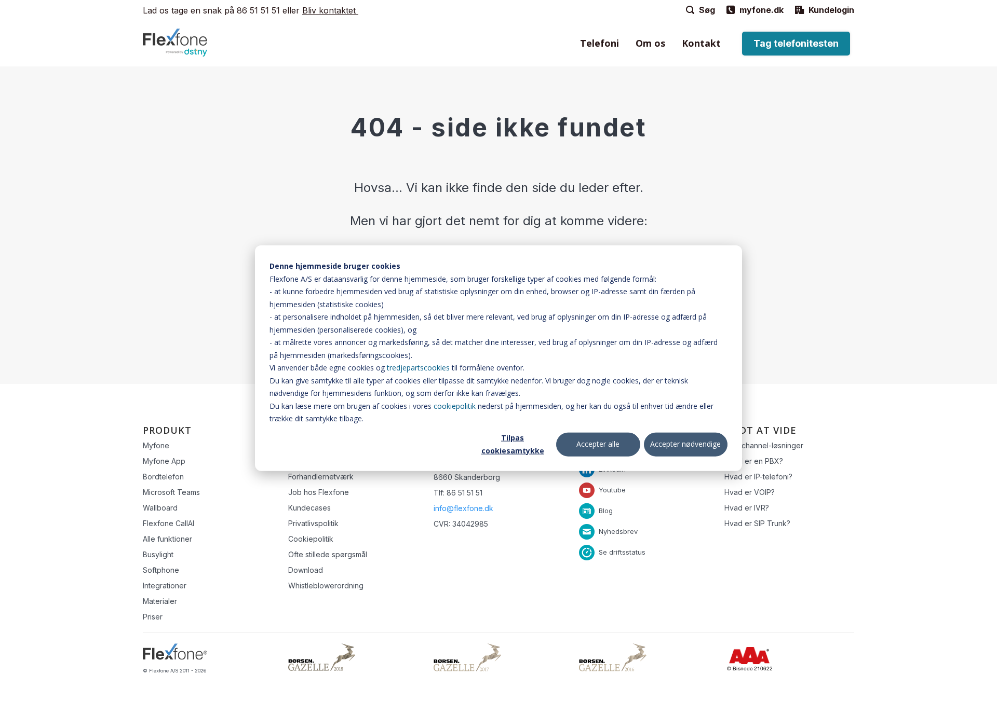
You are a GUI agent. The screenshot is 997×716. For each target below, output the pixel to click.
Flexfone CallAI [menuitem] (168, 523)
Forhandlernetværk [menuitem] (321, 476)
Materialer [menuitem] (160, 601)
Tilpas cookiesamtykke (512, 444)
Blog (606, 510)
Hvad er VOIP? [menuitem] (749, 492)
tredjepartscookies (418, 368)
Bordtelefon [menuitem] (163, 476)
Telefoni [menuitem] (599, 43)
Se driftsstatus (622, 551)
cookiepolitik (455, 405)
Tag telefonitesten (796, 43)
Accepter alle (597, 444)
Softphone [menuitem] (161, 570)
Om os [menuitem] (650, 43)
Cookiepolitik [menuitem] (310, 538)
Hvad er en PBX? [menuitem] (753, 461)
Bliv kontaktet (330, 10)
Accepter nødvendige (685, 444)
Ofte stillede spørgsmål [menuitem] (327, 554)
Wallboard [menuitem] (160, 507)
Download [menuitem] (305, 570)
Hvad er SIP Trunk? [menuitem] (757, 523)
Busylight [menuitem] (158, 554)
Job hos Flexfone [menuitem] (318, 492)
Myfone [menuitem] (156, 445)
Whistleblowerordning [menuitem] (325, 585)
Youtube (612, 489)
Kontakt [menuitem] (701, 43)
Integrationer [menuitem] (164, 585)
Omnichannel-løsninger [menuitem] (763, 445)
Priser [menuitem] (153, 616)
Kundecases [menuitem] (309, 507)
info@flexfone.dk (463, 508)
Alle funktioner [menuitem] (167, 538)
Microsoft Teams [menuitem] (171, 492)
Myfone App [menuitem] (164, 461)
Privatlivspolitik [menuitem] (313, 523)
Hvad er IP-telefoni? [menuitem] (758, 476)
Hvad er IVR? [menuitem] (746, 507)
